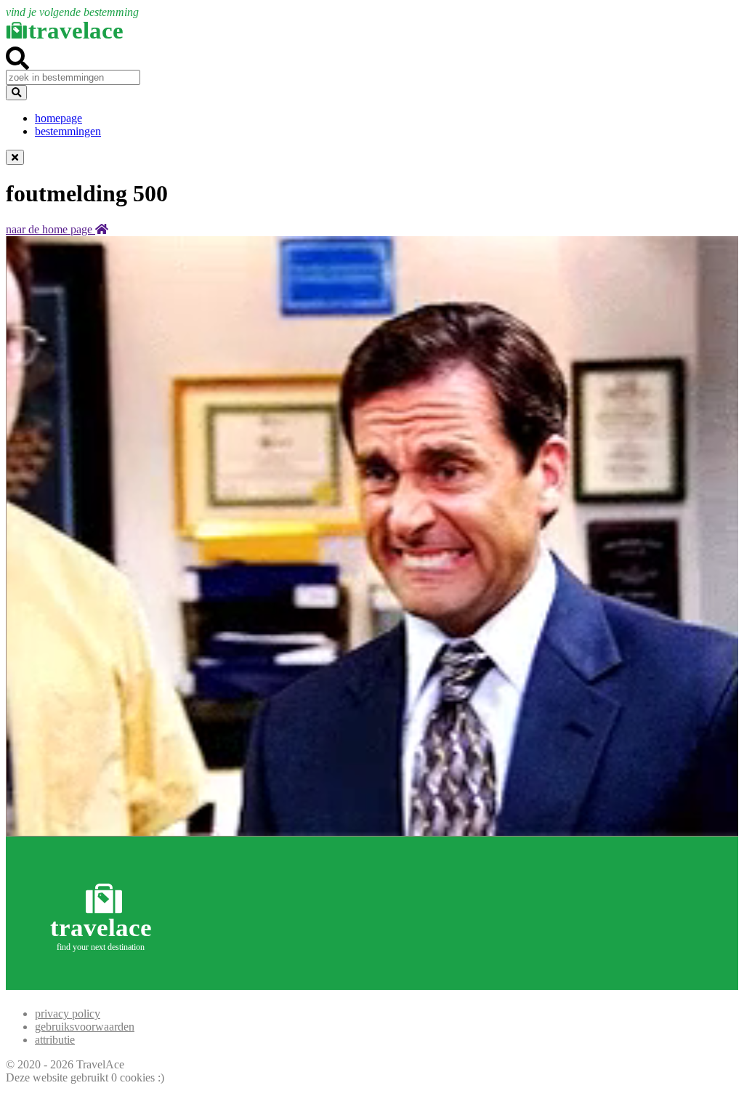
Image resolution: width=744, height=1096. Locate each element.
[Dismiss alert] (15, 157)
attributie (55, 1039)
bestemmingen (68, 131)
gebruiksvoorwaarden (84, 1026)
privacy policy (67, 1013)
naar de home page (50, 229)
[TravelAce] (104, 983)
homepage (58, 118)
